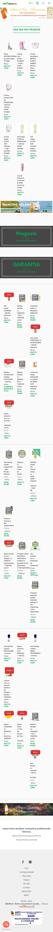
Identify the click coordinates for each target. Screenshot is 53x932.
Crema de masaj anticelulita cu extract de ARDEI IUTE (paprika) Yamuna (34, 380)
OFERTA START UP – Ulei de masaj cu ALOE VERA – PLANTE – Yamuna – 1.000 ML (33, 476)
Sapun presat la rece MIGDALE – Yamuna (20, 651)
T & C (26, 868)
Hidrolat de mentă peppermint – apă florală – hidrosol (8, 468)
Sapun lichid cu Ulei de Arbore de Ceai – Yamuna (20, 732)
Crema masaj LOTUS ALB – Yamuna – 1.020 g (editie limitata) (7, 145)
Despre (26, 880)
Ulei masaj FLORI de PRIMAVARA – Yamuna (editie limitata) (21, 142)
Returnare (26, 876)
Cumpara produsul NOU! (8, 389)
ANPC (26, 895)
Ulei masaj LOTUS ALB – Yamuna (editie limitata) (33, 144)
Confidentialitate (26, 872)
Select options (34, 574)
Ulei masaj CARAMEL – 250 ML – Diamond (7, 310)
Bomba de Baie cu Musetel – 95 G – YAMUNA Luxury (20, 379)
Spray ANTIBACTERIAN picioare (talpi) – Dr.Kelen (10, 57)
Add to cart (7, 67)
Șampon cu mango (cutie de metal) (20, 468)
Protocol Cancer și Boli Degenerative (9, 522)
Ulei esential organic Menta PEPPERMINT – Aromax (35, 651)
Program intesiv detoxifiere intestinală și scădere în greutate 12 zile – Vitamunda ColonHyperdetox (23, 561)
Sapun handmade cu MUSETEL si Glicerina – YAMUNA (8, 731)
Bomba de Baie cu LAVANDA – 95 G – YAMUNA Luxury (34, 731)
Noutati (26, 883)
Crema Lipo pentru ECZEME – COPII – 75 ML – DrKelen (20, 61)
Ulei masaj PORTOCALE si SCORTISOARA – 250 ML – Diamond (35, 342)
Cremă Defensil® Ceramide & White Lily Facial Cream (20, 182)
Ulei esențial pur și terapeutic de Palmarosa (34, 559)
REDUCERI (26, 891)
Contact (26, 887)
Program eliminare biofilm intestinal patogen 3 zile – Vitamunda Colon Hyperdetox (34, 602)
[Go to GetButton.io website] (6, 929)
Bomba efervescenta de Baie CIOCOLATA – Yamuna (8, 377)
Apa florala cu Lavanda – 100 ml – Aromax (33, 770)
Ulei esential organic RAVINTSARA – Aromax (9, 649)
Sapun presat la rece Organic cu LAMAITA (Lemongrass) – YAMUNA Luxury (9, 561)
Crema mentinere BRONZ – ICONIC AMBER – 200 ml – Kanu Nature (34, 62)
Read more (19, 326)
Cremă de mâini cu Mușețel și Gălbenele (34, 309)
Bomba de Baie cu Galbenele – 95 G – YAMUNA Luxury (21, 313)
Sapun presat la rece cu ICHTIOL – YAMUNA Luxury (7, 421)
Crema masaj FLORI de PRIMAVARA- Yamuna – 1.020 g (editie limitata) (9, 103)
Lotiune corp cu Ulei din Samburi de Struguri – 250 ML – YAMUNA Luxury (7, 689)
